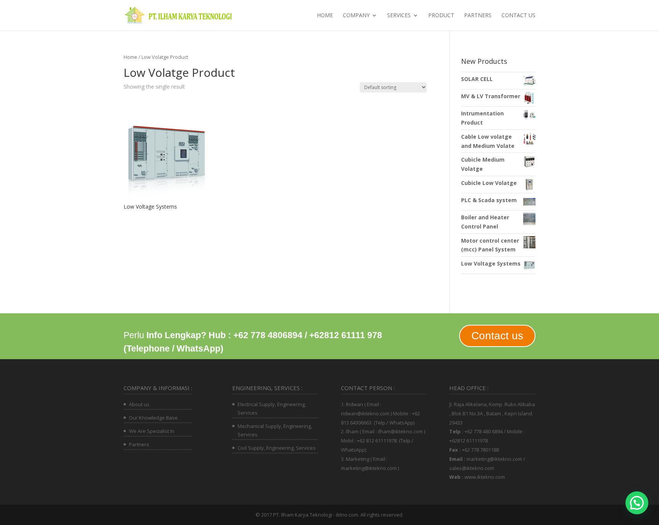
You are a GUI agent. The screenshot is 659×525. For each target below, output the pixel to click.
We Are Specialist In (151, 431)
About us (139, 404)
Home (325, 16)
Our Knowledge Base (153, 417)
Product (441, 16)
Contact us (518, 16)
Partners (478, 16)
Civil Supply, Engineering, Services (277, 447)
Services (399, 16)
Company (356, 16)
